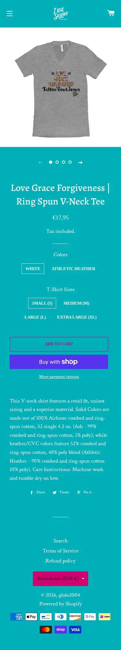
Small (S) (42, 303)
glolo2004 (69, 595)
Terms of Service (60, 550)
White (32, 268)
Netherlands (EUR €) (57, 578)
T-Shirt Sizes (60, 289)
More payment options (59, 377)
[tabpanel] (60, 86)
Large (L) (35, 317)
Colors (60, 254)
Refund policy (60, 560)
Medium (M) (76, 303)
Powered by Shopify (60, 603)
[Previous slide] (41, 162)
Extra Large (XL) (76, 317)
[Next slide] (81, 162)
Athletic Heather (73, 268)
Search (61, 540)
